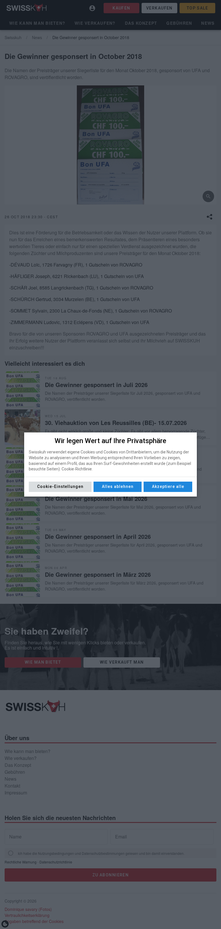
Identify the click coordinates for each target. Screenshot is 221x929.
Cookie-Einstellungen (60, 486)
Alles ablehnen (118, 486)
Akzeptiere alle (168, 486)
